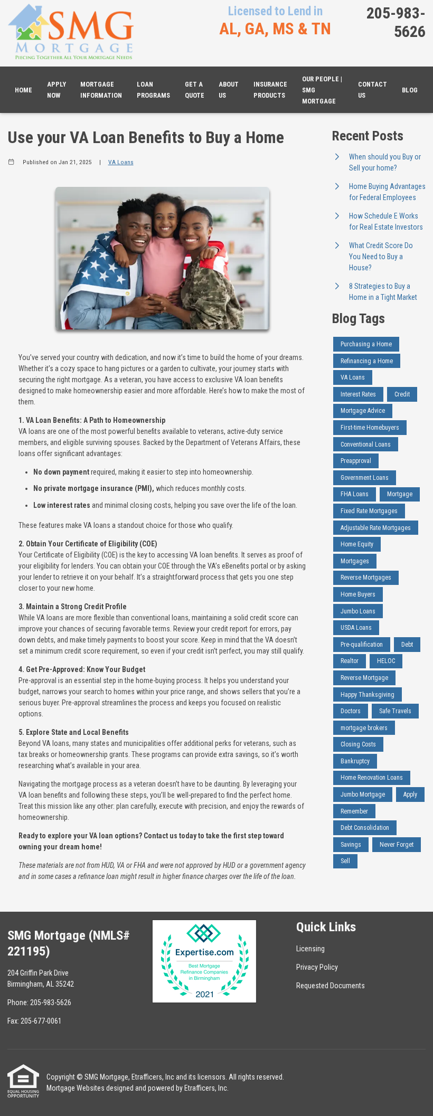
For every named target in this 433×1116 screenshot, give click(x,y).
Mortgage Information (101, 89)
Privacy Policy (317, 967)
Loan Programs (153, 89)
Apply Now (56, 89)
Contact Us (372, 89)
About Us (229, 89)
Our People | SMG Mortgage (322, 90)
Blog (410, 90)
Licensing (310, 948)
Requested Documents (330, 985)
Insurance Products (270, 89)
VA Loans (121, 162)
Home (23, 90)
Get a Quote (194, 89)
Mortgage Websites (75, 1088)
